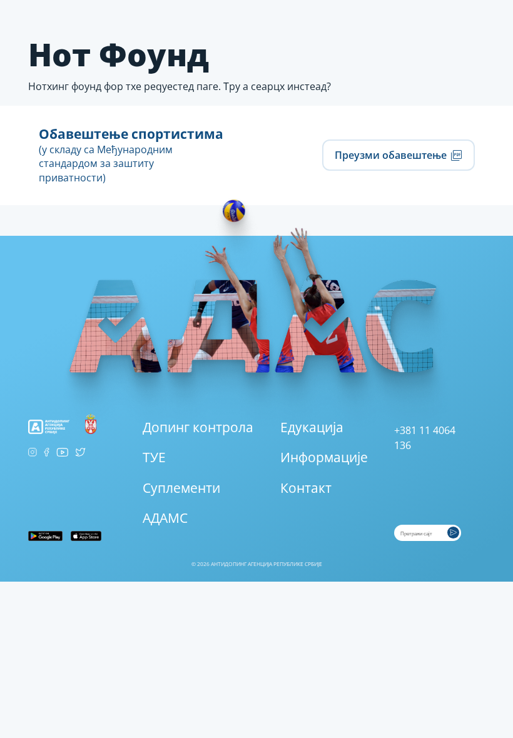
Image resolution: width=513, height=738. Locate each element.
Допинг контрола (198, 427)
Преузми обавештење (392, 155)
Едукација (311, 427)
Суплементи (181, 488)
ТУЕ (154, 457)
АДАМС (165, 518)
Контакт (306, 488)
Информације (324, 457)
